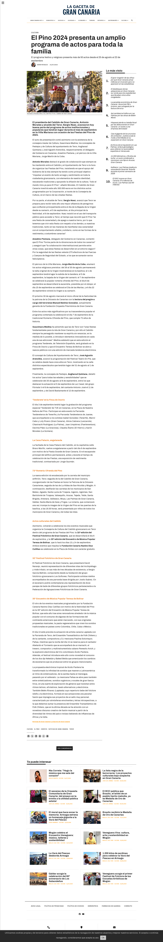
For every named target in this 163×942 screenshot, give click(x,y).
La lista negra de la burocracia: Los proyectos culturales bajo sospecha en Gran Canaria (117, 774)
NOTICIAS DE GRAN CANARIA (58, 729)
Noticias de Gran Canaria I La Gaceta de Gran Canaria (51, 721)
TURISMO (92, 20)
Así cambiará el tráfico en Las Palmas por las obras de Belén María (123, 115)
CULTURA (124, 20)
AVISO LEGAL (36, 906)
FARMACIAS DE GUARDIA (111, 906)
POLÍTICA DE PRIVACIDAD (54, 906)
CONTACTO (128, 906)
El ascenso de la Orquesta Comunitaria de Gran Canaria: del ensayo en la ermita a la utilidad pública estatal (63, 796)
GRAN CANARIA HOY (36, 20)
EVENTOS (44, 729)
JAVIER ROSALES (42, 65)
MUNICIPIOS (50, 20)
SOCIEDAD (71, 20)
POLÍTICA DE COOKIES (75, 906)
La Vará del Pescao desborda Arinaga (59, 854)
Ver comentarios (64, 748)
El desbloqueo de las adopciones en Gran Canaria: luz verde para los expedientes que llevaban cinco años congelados (123, 93)
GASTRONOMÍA (112, 20)
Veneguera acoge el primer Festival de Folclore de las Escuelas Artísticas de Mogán (117, 877)
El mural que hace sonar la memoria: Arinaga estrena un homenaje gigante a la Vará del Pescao (63, 816)
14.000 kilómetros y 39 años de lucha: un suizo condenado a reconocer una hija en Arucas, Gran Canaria (123, 159)
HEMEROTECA (93, 906)
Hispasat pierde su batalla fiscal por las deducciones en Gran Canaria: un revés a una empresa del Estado (123, 126)
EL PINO (37, 729)
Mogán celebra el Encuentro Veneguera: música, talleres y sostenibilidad (61, 836)
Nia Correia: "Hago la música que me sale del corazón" (61, 773)
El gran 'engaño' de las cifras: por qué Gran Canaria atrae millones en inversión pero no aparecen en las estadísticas (122, 81)
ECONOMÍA (81, 20)
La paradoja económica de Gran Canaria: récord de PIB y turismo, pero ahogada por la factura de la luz (124, 105)
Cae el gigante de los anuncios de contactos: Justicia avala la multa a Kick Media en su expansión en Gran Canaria (123, 137)
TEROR (71, 729)
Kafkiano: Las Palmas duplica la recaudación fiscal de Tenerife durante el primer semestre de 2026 (123, 170)
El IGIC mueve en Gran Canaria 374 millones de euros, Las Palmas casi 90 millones (123, 182)
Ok (103, 938)
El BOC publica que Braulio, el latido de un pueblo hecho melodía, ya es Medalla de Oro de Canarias (117, 796)
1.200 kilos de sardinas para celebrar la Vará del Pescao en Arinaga (116, 855)
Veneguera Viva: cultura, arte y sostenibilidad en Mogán (116, 835)
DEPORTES (101, 20)
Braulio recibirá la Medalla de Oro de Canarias (117, 813)
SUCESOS (61, 20)
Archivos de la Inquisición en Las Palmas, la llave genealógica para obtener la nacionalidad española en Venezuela (123, 148)
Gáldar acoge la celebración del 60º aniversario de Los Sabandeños (59, 877)
